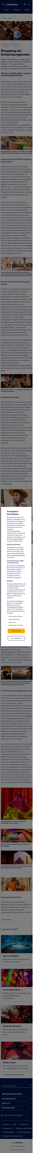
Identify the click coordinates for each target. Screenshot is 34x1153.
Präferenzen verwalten (16, 625)
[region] (16, 576)
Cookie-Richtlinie (14, 619)
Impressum (12, 622)
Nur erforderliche (16, 638)
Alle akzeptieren (16, 630)
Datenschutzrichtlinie (15, 616)
